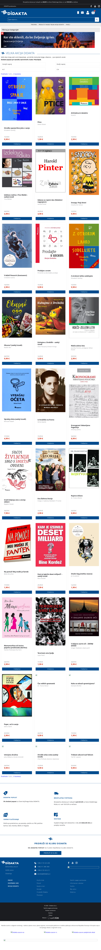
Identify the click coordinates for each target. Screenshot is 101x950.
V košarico (17, 144)
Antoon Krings (52, 347)
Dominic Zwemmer (53, 759)
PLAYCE (73, 115)
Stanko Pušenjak (9, 650)
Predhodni (4, 74)
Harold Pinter (42, 204)
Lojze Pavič (41, 655)
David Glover (42, 124)
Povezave (40, 895)
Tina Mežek (8, 199)
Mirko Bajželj (42, 422)
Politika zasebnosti (50, 910)
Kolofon (50, 913)
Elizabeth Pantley (9, 130)
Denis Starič (8, 726)
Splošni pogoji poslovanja (78, 880)
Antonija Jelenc (76, 430)
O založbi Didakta (42, 892)
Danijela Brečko (76, 686)
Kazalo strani (41, 886)
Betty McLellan (9, 574)
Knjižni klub (40, 880)
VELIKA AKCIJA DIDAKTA (20, 53)
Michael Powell (9, 421)
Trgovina (34, 24)
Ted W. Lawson (76, 757)
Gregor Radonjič (76, 648)
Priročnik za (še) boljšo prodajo (48, 273)
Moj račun (73, 889)
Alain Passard (42, 347)
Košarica (72, 892)
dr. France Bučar (76, 498)
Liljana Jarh (86, 648)
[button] (99, 12)
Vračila (72, 886)
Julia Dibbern (8, 757)
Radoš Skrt (7, 347)
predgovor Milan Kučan (82, 349)
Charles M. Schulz (77, 205)
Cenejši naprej (7, 64)
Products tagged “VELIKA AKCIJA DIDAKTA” (51, 24)
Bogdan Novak (9, 504)
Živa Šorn (18, 650)
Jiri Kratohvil (75, 576)
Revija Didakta (13, 886)
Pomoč (39, 883)
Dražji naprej (61, 64)
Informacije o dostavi (76, 883)
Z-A (58, 69)
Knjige (10, 880)
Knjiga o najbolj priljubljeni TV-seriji (49, 501)
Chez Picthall (42, 759)
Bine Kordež (42, 578)
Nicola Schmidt (18, 757)
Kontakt (39, 889)
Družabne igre (13, 883)
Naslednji (17, 74)
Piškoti (50, 915)
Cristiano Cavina (9, 278)
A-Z (3, 69)
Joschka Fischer (76, 348)
